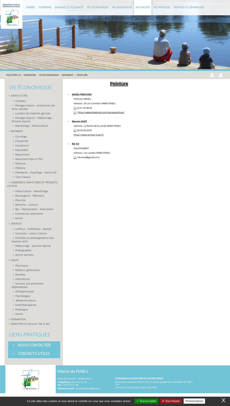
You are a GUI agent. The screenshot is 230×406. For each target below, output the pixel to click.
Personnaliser (194, 401)
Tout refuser (172, 401)
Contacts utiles (34, 354)
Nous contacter (34, 345)
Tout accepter (147, 401)
